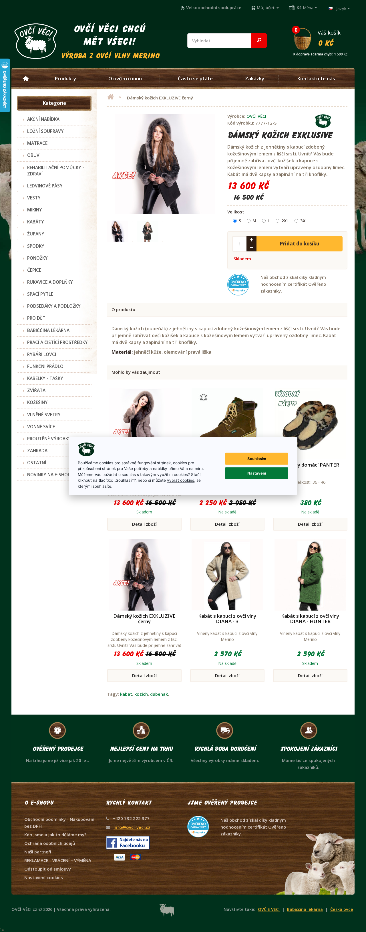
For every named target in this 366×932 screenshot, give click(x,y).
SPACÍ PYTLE (40, 294)
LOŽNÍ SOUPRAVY (45, 131)
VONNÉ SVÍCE (41, 426)
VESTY (34, 198)
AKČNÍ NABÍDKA (43, 119)
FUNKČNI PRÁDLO (45, 366)
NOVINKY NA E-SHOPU (50, 474)
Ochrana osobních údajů (49, 843)
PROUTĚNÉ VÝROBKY (49, 438)
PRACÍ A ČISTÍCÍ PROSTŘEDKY (57, 342)
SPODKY (35, 246)
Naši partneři (37, 852)
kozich (141, 694)
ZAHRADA (37, 450)
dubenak (159, 694)
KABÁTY (35, 222)
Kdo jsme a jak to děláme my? (55, 834)
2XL (285, 220)
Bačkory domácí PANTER (310, 464)
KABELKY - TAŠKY (45, 378)
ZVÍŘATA (36, 390)
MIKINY (34, 210)
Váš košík (320, 38)
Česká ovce (341, 909)
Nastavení (256, 473)
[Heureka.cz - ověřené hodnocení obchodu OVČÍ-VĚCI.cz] (237, 816)
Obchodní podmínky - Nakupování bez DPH (59, 822)
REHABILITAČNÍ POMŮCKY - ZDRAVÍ (55, 170)
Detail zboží (144, 524)
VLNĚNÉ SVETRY (44, 414)
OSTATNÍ (36, 462)
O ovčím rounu (125, 78)
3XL (304, 220)
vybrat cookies (180, 480)
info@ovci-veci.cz (132, 827)
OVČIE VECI (269, 909)
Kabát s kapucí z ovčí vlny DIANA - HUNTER (310, 619)
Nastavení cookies (43, 877)
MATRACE (37, 143)
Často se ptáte (195, 78)
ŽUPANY (35, 234)
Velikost (235, 212)
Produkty (65, 78)
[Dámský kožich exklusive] (118, 231)
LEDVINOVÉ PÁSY (45, 186)
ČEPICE (34, 270)
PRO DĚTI (37, 318)
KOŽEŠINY (37, 402)
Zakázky (254, 78)
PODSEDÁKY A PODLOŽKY (54, 306)
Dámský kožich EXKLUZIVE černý (144, 619)
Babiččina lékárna (305, 909)
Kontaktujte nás (316, 78)
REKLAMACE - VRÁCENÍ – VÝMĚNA (57, 860)
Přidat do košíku (299, 243)
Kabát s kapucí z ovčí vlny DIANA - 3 (227, 619)
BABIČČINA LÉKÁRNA (48, 330)
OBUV (33, 155)
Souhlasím (256, 458)
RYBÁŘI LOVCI (41, 354)
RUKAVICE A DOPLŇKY (50, 282)
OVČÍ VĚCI (256, 116)
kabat (126, 694)
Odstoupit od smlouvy (47, 869)
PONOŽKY (37, 258)
